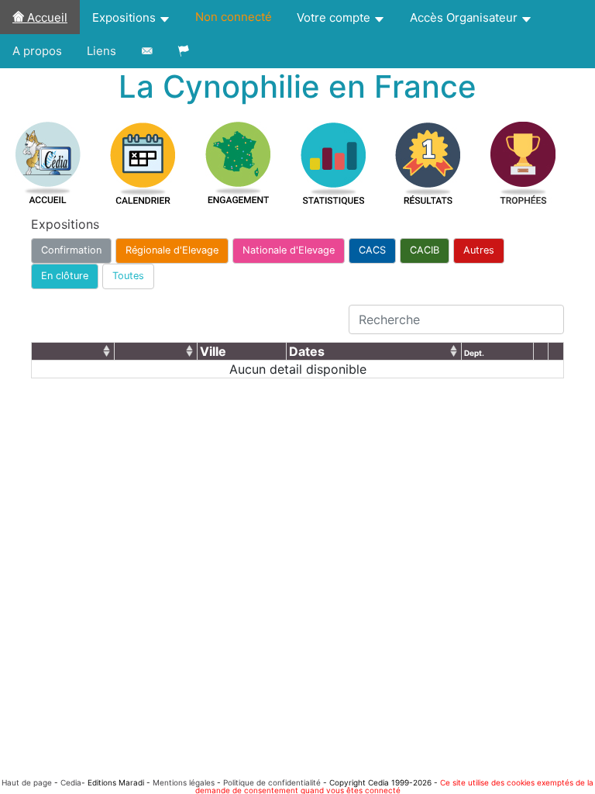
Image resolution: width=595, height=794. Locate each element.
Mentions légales (184, 782)
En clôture (64, 275)
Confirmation (71, 250)
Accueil (45, 17)
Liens (101, 50)
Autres (478, 250)
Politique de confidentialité (272, 782)
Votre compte (335, 17)
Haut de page (27, 782)
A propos (37, 50)
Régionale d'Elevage (172, 250)
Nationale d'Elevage (288, 250)
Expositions (125, 17)
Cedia (70, 782)
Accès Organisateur (465, 17)
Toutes (128, 275)
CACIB (424, 250)
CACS (372, 250)
